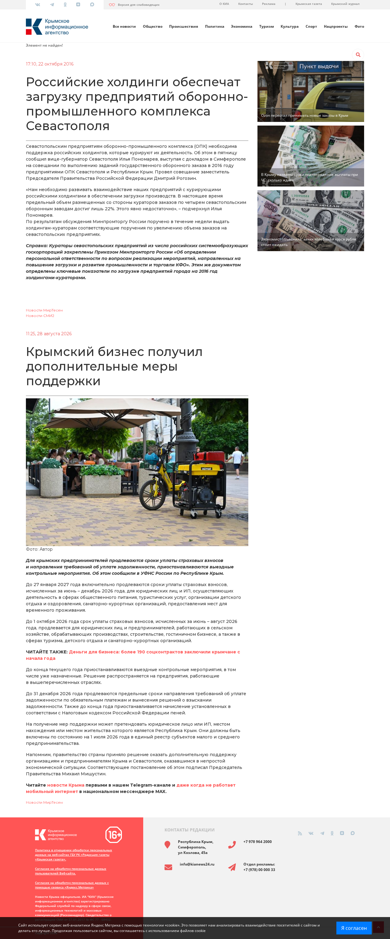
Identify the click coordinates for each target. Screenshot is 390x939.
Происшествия (183, 26)
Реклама (268, 4)
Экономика (241, 26)
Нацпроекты (336, 26)
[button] (358, 55)
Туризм (266, 26)
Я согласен (354, 928)
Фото (359, 26)
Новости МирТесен (44, 310)
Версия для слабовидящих (139, 4)
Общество (152, 26)
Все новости (124, 26)
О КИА (224, 4)
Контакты (245, 4)
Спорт (311, 26)
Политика (214, 26)
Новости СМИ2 (40, 315)
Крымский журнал (345, 4)
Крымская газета (309, 4)
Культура (290, 26)
